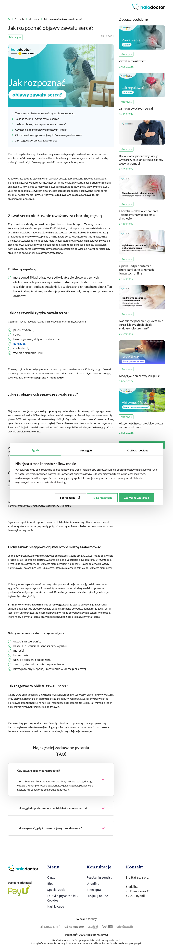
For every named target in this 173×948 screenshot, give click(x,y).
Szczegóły (86, 450)
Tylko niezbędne (102, 497)
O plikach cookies (137, 450)
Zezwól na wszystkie (136, 497)
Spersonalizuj (68, 497)
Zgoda (35, 450)
